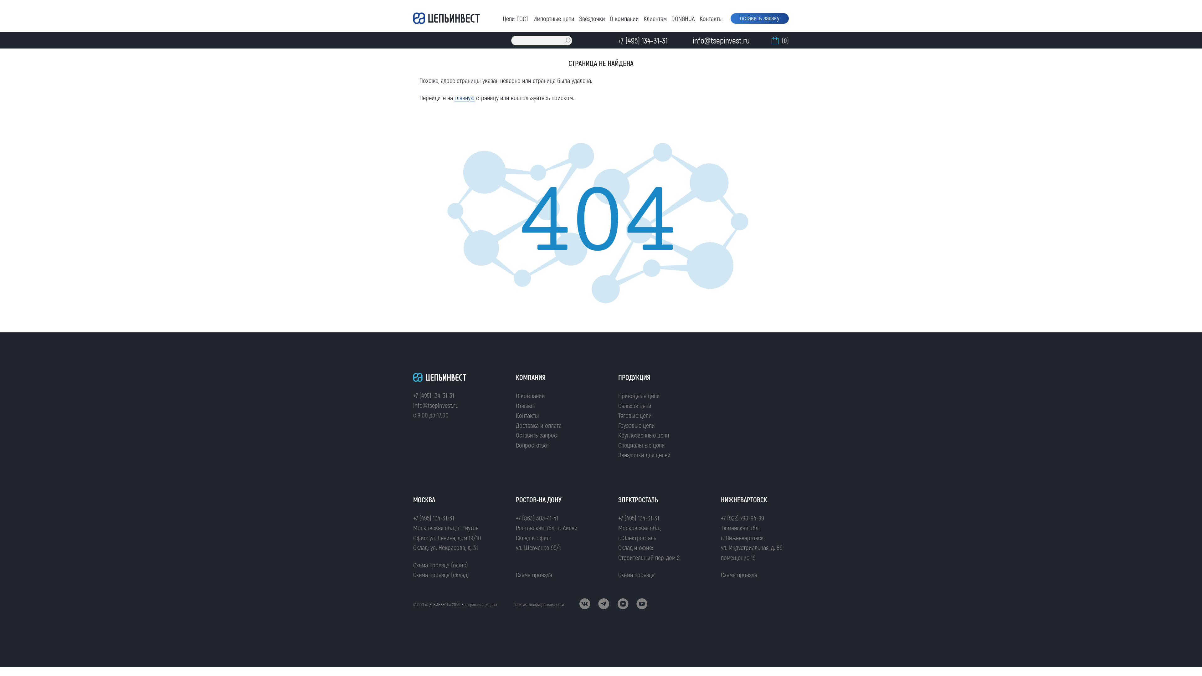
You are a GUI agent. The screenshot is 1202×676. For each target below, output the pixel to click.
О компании (624, 18)
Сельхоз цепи (634, 405)
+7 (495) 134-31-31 (433, 395)
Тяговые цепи (635, 415)
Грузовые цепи (636, 425)
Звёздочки (592, 18)
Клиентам (655, 18)
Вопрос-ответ (532, 445)
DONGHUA (683, 18)
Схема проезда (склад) (441, 574)
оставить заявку (759, 18)
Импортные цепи (553, 18)
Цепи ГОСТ (516, 18)
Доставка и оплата (539, 425)
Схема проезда (534, 574)
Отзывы (525, 405)
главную (465, 97)
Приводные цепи (639, 395)
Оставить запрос (536, 435)
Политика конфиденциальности (538, 604)
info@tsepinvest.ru (436, 405)
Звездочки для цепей (644, 454)
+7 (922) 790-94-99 (742, 518)
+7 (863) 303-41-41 (537, 518)
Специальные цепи (641, 445)
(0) (785, 40)
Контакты (711, 18)
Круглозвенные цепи (643, 435)
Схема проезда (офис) (440, 565)
